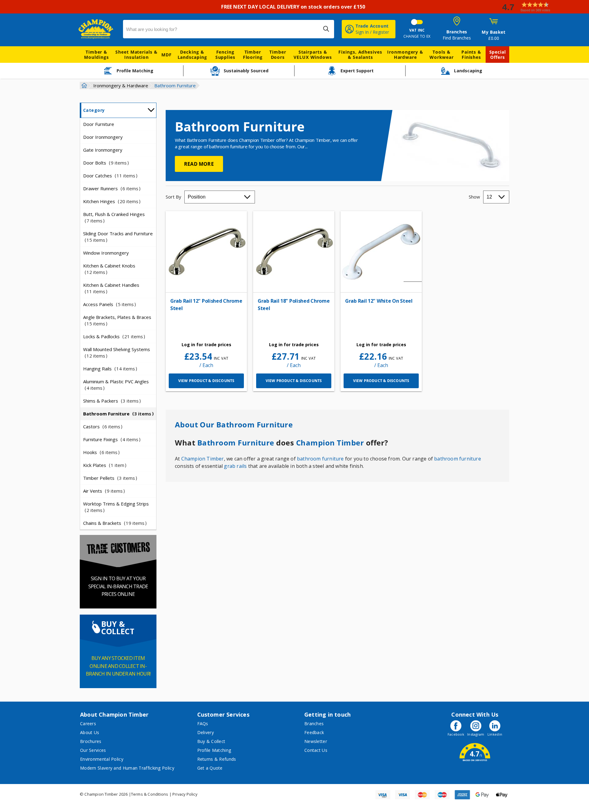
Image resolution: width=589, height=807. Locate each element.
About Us (89, 732)
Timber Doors (277, 54)
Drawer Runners (110, 188)
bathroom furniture (320, 458)
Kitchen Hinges (110, 201)
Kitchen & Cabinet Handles (111, 288)
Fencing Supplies (225, 54)
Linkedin (494, 734)
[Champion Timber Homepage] (98, 29)
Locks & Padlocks (113, 336)
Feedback (314, 732)
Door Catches (109, 175)
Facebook (456, 734)
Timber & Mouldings (96, 54)
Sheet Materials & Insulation (136, 54)
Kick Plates (103, 465)
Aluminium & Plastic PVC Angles (116, 384)
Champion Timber (330, 442)
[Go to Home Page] (83, 85)
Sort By (173, 197)
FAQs (202, 723)
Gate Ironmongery (102, 150)
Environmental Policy (101, 759)
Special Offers (497, 54)
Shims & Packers (111, 401)
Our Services (93, 750)
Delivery (205, 732)
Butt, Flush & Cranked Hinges (114, 217)
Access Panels (108, 304)
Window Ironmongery (106, 253)
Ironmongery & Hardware (405, 54)
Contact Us (315, 750)
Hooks (100, 452)
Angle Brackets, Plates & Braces (117, 320)
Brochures (91, 741)
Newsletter (315, 741)
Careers (88, 723)
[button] (543, 7)
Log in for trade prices (206, 344)
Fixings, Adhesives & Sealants (360, 54)
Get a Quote (210, 768)
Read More (199, 164)
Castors (101, 426)
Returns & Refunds (216, 759)
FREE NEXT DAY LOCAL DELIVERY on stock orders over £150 (294, 6)
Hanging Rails (109, 369)
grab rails (235, 466)
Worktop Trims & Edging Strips (116, 507)
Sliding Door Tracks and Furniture (118, 236)
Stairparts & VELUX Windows (313, 54)
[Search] (326, 29)
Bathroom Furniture (117, 414)
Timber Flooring (253, 54)
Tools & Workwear (441, 54)
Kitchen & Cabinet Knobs (109, 269)
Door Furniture (98, 124)
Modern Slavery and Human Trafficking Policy (127, 768)
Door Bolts (105, 163)
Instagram (475, 734)
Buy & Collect (211, 741)
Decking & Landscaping (192, 54)
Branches (314, 723)
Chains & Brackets (113, 523)
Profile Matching (214, 750)
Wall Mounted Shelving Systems (116, 352)
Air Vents (103, 491)
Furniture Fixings (110, 439)
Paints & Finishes (471, 54)
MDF (166, 55)
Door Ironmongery (103, 137)
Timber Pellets (109, 478)
